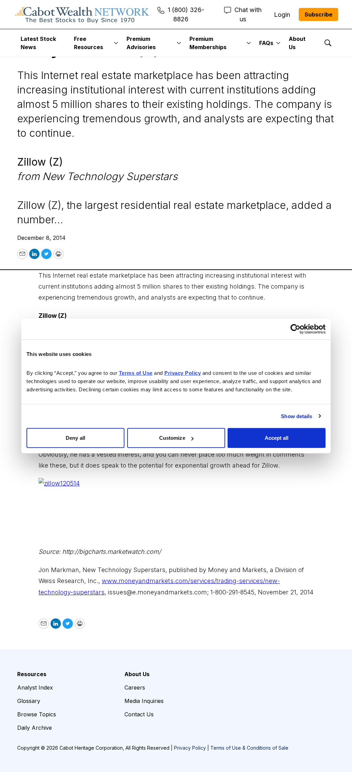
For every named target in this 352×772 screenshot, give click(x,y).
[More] (116, 43)
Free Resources (88, 43)
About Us (297, 43)
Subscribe (318, 14)
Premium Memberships (208, 43)
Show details (296, 416)
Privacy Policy (190, 748)
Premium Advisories (141, 43)
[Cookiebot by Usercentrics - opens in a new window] (295, 329)
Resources (31, 674)
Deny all (75, 438)
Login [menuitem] (282, 14)
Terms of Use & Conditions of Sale (249, 748)
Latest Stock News (38, 43)
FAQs (266, 43)
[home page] (82, 14)
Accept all (277, 438)
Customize (172, 438)
